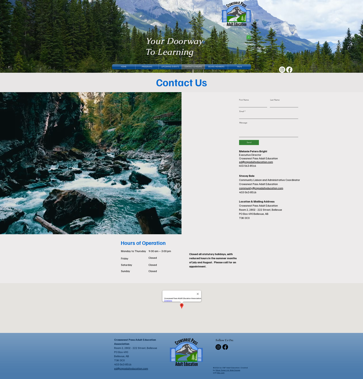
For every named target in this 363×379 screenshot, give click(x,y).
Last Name (275, 100)
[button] (248, 36)
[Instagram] (282, 69)
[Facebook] (289, 69)
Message (243, 123)
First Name (244, 100)
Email (241, 111)
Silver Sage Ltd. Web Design (228, 370)
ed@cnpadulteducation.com (256, 162)
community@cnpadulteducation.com (261, 188)
